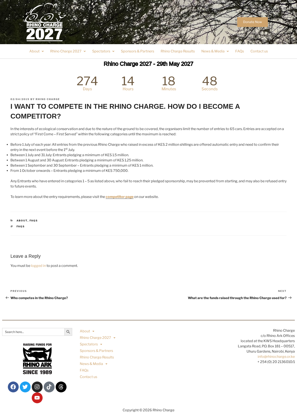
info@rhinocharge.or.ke (276, 357)
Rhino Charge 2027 (66, 51)
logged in (38, 266)
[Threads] (61, 387)
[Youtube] (37, 397)
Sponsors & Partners (137, 51)
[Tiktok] (49, 387)
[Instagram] (37, 387)
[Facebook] (13, 387)
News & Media (213, 51)
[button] (36, 51)
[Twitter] (25, 387)
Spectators (101, 51)
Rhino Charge (48, 99)
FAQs (239, 51)
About (34, 51)
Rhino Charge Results (178, 51)
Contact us (259, 51)
